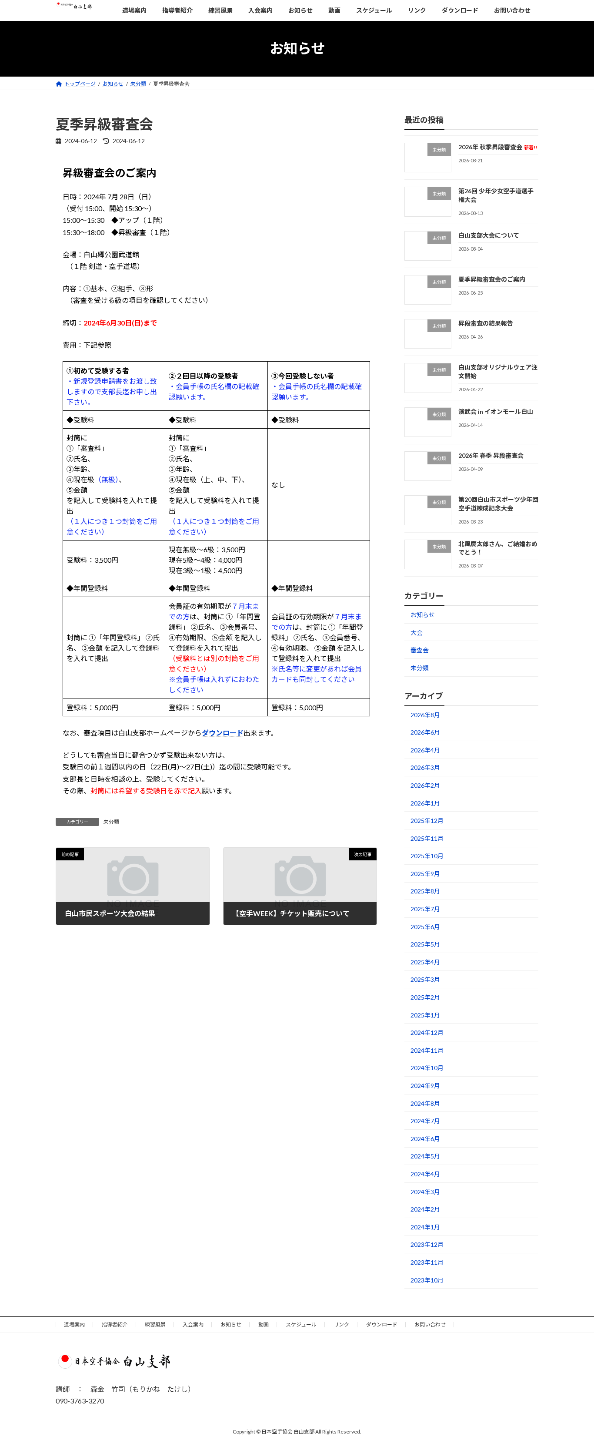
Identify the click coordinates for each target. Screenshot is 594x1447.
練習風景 (155, 1324)
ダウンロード (223, 733)
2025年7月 (425, 909)
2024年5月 (425, 1156)
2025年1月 (425, 1014)
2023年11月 (427, 1262)
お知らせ (422, 614)
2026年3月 (425, 767)
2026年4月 (425, 749)
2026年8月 (425, 714)
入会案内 (193, 1324)
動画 (263, 1324)
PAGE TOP (572, 1395)
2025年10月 (427, 855)
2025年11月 (427, 838)
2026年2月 (425, 785)
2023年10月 (427, 1279)
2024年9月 (425, 1085)
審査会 (419, 650)
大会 (416, 632)
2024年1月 (425, 1226)
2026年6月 (425, 732)
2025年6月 (425, 926)
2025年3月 (425, 979)
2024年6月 (425, 1138)
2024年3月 (425, 1191)
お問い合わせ (430, 1324)
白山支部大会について (488, 234)
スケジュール (301, 1324)
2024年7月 (425, 1121)
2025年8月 (425, 891)
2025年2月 (425, 997)
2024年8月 (425, 1103)
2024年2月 (425, 1209)
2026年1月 (425, 802)
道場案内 (74, 1324)
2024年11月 (427, 1050)
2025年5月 (425, 944)
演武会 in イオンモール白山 (495, 411)
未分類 (111, 822)
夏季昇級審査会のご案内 (491, 278)
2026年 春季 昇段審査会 (491, 455)
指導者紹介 (115, 1324)
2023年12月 (427, 1244)
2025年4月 (425, 961)
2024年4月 (425, 1174)
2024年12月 (427, 1032)
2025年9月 (425, 873)
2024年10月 (427, 1067)
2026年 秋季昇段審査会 (497, 147)
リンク (341, 1324)
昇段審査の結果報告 (485, 323)
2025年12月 (427, 820)
